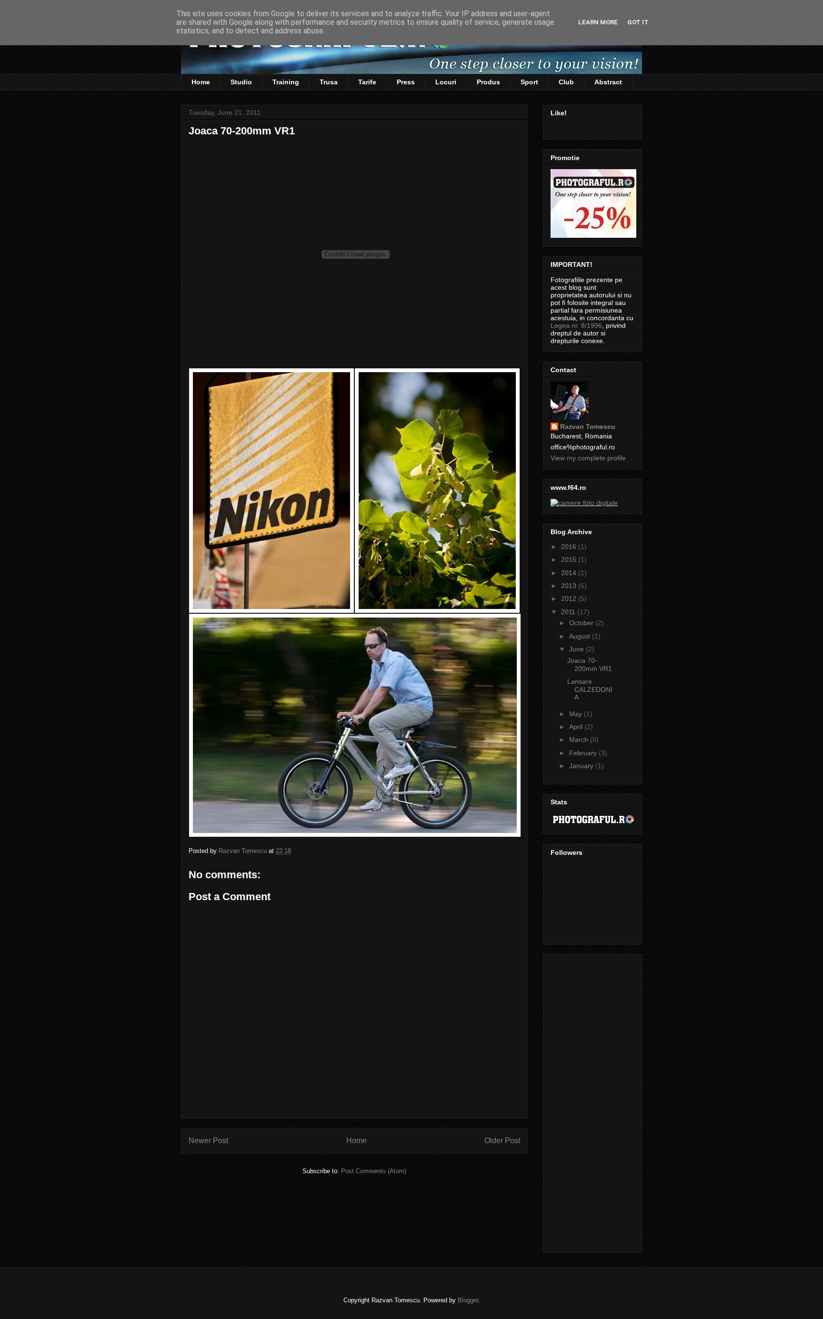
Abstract (608, 82)
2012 (569, 598)
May (576, 714)
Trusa (329, 82)
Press (406, 82)
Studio (241, 82)
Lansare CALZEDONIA (589, 689)
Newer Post (208, 1140)
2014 (569, 573)
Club (566, 82)
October (582, 623)
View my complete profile (588, 458)
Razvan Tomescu (587, 426)
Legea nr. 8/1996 (576, 325)
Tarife (367, 82)
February (584, 753)
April (576, 727)
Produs (488, 82)
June (577, 649)
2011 (569, 612)
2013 (569, 585)
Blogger (468, 1300)
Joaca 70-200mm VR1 (589, 664)
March (579, 739)
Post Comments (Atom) (373, 1171)
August (580, 636)
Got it (638, 22)
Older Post (502, 1140)
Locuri (445, 82)
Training (285, 82)
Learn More (598, 22)
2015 (569, 559)
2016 (569, 546)
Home (200, 82)
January (582, 766)
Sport (529, 82)
